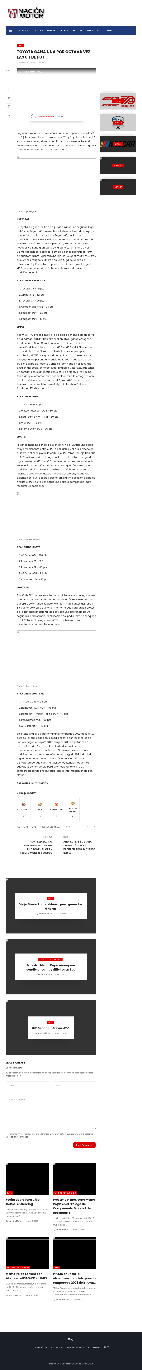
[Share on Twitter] (9, 98)
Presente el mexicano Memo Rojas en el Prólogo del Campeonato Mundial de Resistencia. (74, 1206)
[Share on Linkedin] (9, 115)
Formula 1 (24, 30)
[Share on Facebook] (9, 89)
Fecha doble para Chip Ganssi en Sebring (23, 1202)
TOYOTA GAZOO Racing (51, 827)
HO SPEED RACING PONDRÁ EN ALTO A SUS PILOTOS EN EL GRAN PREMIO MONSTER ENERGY (36, 847)
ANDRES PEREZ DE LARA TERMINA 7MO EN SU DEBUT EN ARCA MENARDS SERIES (79, 847)
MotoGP (77, 30)
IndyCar (38, 30)
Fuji (18, 827)
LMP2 (34, 827)
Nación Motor (47, 116)
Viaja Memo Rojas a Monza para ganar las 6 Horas (51, 906)
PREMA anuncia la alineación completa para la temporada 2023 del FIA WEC (74, 1278)
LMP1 (26, 827)
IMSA (9, 1193)
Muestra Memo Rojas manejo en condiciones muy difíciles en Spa (51, 967)
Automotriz (93, 30)
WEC (20, 45)
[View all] (118, 101)
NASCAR (51, 30)
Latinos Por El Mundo (50, 959)
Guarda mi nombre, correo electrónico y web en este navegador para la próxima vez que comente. (51, 1135)
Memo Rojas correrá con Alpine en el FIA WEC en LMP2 (27, 1276)
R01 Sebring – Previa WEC (50, 1028)
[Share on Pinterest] (9, 106)
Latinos (64, 30)
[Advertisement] (118, 61)
